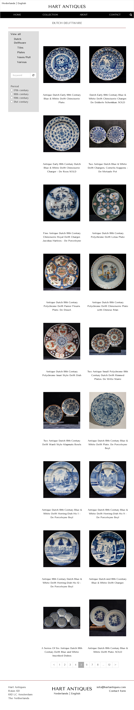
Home (17, 15)
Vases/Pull (24, 57)
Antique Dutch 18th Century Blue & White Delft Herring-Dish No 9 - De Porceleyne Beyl (108, 514)
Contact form (117, 690)
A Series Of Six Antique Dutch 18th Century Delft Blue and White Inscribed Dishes (62, 652)
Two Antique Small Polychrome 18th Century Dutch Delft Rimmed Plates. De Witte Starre (107, 375)
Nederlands (8, 3)
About (84, 15)
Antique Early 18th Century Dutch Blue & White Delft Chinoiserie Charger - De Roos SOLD (62, 168)
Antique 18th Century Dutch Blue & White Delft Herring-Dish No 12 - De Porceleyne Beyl (62, 583)
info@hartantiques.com (111, 687)
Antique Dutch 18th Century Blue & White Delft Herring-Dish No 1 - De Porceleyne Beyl (62, 514)
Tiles (20, 47)
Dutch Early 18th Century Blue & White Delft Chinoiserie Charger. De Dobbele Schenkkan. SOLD (108, 99)
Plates (21, 52)
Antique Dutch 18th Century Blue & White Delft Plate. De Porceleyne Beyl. (108, 444)
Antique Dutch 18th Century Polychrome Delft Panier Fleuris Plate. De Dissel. (62, 306)
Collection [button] (50, 15)
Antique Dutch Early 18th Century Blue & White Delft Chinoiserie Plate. (62, 99)
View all (16, 34)
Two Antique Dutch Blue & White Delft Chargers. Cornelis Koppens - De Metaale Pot (108, 168)
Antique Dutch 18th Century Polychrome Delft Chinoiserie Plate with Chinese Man (107, 306)
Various (22, 62)
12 (109, 664)
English (22, 3)
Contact (115, 15)
